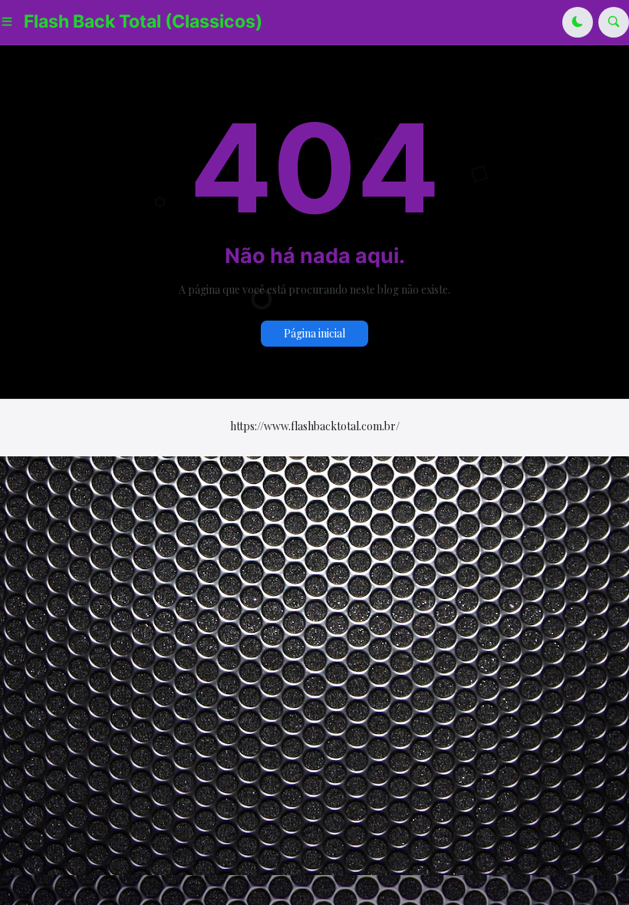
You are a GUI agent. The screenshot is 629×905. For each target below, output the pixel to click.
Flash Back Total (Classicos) (143, 21)
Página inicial (314, 333)
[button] (12, 22)
